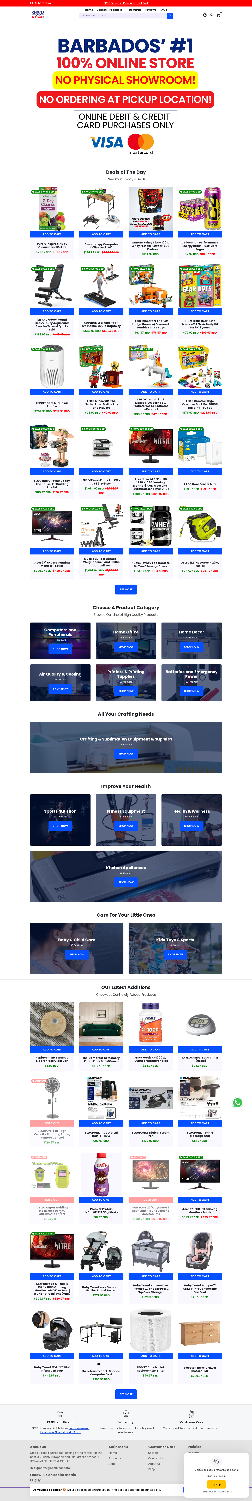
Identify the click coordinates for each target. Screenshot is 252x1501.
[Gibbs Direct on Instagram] (35, 3)
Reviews (150, 10)
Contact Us (156, 1458)
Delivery (193, 1453)
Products (117, 10)
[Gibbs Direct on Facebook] (31, 3)
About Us (154, 1464)
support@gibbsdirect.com (50, 1468)
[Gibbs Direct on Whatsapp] (39, 3)
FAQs (163, 10)
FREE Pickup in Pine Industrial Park (126, 3)
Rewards (135, 10)
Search (102, 10)
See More (126, 589)
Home (89, 10)
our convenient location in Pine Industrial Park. (64, 1430)
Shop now (60, 649)
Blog (112, 1464)
